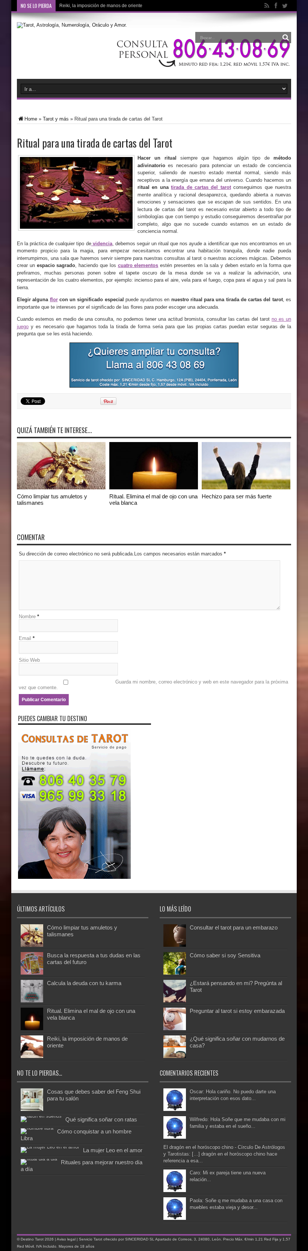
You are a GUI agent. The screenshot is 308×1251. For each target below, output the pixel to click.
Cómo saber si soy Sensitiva (225, 955)
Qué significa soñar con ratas (101, 1119)
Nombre (27, 616)
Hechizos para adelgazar (85, 5)
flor (54, 299)
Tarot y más (56, 119)
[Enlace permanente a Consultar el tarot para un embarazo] (174, 945)
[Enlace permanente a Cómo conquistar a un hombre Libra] (37, 1128)
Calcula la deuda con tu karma (84, 983)
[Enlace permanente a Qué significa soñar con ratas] (41, 1116)
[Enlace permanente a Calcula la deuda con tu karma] (32, 1001)
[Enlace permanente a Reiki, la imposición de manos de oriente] (32, 1056)
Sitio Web (29, 660)
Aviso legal (66, 1239)
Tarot (39, 1239)
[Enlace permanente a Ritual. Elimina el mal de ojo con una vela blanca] (153, 487)
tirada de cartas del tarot (201, 187)
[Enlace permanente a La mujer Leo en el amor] (50, 1147)
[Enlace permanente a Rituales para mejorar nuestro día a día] (39, 1159)
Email (25, 638)
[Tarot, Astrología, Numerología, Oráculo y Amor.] (72, 25)
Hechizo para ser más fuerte (237, 496)
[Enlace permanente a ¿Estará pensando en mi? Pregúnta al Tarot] (174, 1001)
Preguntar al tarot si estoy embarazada (237, 1011)
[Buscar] (285, 37)
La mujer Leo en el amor (112, 1150)
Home (30, 119)
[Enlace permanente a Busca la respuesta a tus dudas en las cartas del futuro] (32, 973)
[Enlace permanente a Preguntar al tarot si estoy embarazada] (174, 1028)
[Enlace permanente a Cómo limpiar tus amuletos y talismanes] (61, 487)
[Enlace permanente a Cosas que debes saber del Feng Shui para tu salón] (32, 1109)
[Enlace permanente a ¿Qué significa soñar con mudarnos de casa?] (174, 1056)
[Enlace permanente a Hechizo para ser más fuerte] (246, 487)
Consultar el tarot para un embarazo (234, 927)
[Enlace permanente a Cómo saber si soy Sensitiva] (174, 973)
